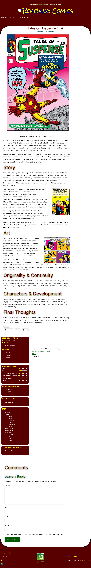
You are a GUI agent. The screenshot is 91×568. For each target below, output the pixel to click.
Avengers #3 (9, 402)
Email (7, 516)
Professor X (12, 426)
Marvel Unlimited (10, 345)
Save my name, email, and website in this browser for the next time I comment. (35, 534)
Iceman (11, 422)
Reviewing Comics (48, 11)
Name (7, 507)
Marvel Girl (12, 424)
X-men (7, 414)
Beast (10, 418)
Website (7, 525)
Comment (9, 485)
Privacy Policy (72, 556)
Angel (10, 416)
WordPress (86, 560)
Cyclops (11, 420)
